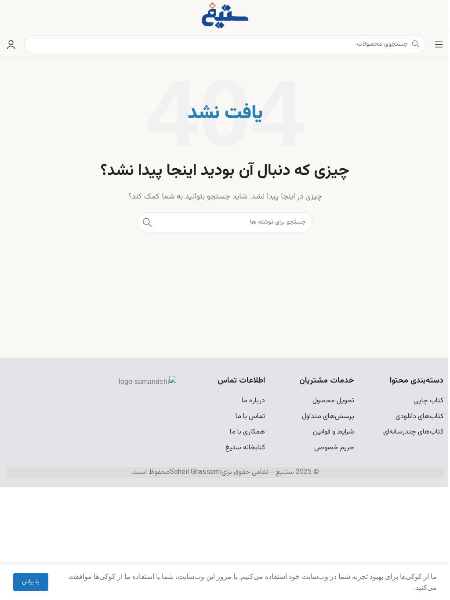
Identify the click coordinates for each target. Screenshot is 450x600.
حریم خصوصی (334, 447)
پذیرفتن (31, 582)
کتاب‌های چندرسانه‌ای (413, 432)
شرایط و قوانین (333, 432)
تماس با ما (250, 416)
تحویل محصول (333, 400)
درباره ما (253, 400)
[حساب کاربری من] (11, 44)
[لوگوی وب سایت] (225, 15)
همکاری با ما (247, 432)
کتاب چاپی (428, 400)
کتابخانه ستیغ (245, 447)
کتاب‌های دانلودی (419, 416)
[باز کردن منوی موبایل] (439, 44)
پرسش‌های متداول (328, 416)
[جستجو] (147, 222)
